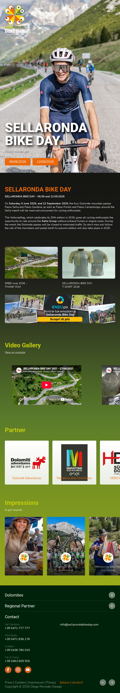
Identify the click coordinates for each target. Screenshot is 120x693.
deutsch (77, 682)
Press (9, 682)
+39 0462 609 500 (17, 661)
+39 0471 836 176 (17, 639)
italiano (65, 682)
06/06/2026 (17, 162)
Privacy (51, 682)
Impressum (36, 682)
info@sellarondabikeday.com (79, 625)
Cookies (20, 682)
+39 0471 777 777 (17, 628)
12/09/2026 (45, 162)
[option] (60, 86)
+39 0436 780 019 (17, 650)
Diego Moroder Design (46, 687)
